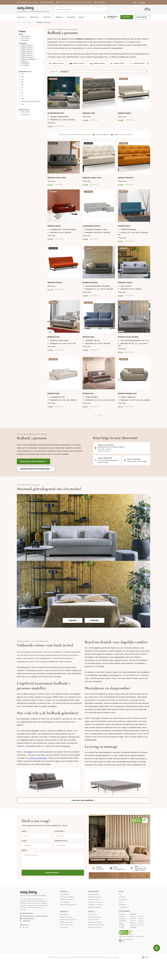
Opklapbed (34, 17)
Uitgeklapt (94, 620)
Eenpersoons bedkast (94, 927)
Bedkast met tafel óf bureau (96, 924)
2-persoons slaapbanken (67, 897)
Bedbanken (64, 911)
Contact (81, 17)
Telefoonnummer (60, 841)
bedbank (30, 752)
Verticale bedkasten (94, 919)
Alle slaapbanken (65, 894)
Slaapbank (21, 17)
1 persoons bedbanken (37, 758)
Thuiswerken (122, 904)
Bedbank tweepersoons (66, 924)
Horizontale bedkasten (94, 917)
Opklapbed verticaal (94, 899)
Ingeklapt (72, 620)
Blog (134, 2)
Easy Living (20, 22)
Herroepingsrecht (124, 907)
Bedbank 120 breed (99, 63)
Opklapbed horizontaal (94, 897)
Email (24, 841)
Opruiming (71, 17)
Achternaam (59, 831)
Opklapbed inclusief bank (95, 904)
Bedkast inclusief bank (95, 922)
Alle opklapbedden (93, 894)
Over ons (121, 902)
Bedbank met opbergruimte (68, 919)
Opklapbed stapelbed (94, 907)
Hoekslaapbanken (65, 902)
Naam (24, 831)
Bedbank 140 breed (119, 63)
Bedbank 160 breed (139, 63)
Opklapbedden (93, 891)
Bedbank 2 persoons (58, 63)
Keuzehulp (142, 2)
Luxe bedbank (64, 927)
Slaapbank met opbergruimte (68, 904)
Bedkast (59, 17)
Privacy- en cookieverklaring (110, 957)
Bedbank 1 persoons (79, 63)
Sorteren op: (54, 71)
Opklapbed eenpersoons (95, 902)
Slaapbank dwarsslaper (66, 899)
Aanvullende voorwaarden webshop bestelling (88, 957)
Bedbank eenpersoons (66, 917)
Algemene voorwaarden (68, 957)
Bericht (24, 850)
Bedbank (47, 17)
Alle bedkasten (92, 914)
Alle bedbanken (64, 914)
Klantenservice (123, 899)
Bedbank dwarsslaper (66, 922)
